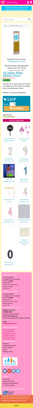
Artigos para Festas (9, 116)
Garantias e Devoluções (9, 333)
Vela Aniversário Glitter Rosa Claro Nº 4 (9, 222)
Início (5, 25)
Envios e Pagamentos (9, 330)
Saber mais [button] (22, 400)
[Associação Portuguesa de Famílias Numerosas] (10, 365)
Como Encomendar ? (8, 331)
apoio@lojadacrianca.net (16, 61)
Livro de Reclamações (9, 339)
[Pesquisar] (29, 19)
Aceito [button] (16, 405)
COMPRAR (18, 108)
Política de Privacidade (9, 337)
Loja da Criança (11, 2)
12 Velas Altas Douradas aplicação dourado (24, 242)
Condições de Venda (8, 335)
